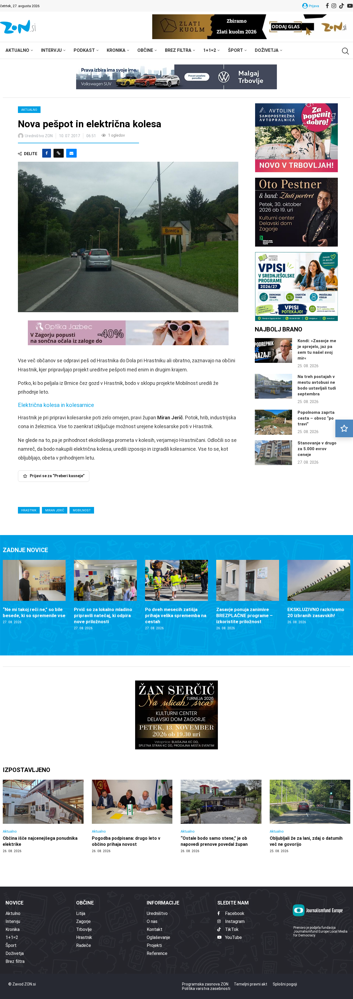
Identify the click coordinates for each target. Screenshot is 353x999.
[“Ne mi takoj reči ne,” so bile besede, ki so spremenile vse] (34, 592)
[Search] (344, 51)
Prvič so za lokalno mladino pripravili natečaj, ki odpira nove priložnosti (103, 615)
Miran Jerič (54, 510)
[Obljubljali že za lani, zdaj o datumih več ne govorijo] (310, 817)
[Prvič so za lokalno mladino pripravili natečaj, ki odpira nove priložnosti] (105, 595)
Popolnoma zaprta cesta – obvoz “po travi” (316, 418)
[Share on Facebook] (46, 153)
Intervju (51, 50)
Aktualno (17, 50)
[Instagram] (333, 6)
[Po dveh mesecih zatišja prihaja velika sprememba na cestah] (176, 595)
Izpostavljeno (26, 769)
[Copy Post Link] (59, 153)
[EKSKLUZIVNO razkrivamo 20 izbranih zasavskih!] (318, 592)
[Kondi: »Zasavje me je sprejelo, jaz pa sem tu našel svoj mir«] (273, 350)
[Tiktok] (342, 6)
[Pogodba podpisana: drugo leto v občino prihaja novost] (132, 817)
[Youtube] (350, 6)
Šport (235, 50)
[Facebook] (327, 6)
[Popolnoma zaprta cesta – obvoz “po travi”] (273, 422)
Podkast (84, 50)
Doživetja (267, 50)
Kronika (116, 50)
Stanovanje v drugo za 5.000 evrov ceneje (317, 449)
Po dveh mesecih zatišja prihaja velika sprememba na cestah (175, 615)
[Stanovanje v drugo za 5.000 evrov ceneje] (273, 452)
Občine (145, 50)
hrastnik (28, 510)
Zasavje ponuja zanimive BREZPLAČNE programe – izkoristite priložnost (244, 615)
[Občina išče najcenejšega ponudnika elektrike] (43, 817)
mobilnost (82, 510)
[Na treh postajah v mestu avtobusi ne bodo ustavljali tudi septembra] (273, 386)
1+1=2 (209, 50)
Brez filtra (178, 50)
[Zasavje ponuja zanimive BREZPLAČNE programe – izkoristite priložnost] (247, 595)
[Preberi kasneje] (344, 428)
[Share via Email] (71, 153)
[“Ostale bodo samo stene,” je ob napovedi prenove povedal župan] (221, 817)
